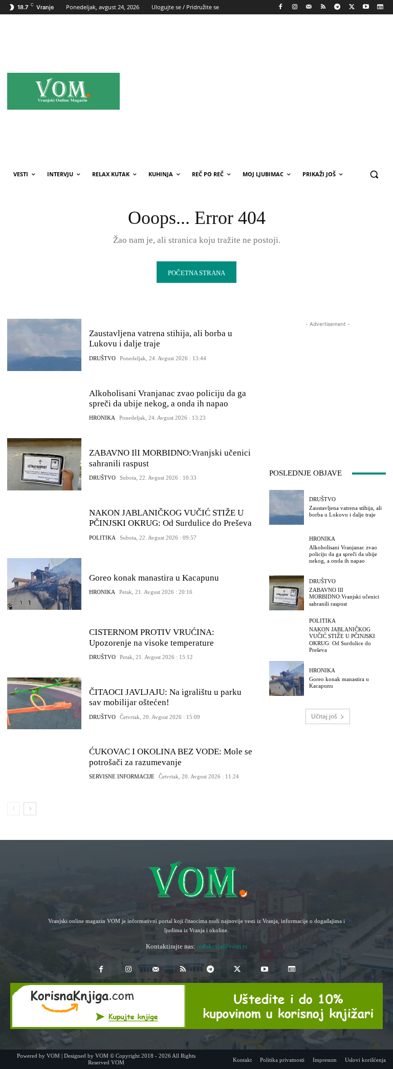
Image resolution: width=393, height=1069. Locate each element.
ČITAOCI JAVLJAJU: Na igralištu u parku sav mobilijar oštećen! (165, 697)
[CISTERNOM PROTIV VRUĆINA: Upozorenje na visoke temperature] (44, 644)
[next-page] (30, 808)
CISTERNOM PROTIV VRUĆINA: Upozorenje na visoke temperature (151, 637)
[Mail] (309, 7)
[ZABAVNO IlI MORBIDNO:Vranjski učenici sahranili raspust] (44, 464)
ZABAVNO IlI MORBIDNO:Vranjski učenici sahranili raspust (344, 596)
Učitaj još (324, 716)
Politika (102, 538)
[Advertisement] (269, 90)
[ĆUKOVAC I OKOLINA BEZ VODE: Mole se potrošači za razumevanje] (44, 763)
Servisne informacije (122, 776)
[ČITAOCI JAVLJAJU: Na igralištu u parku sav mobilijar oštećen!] (44, 703)
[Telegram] (337, 7)
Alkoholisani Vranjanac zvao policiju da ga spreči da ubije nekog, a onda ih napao (167, 398)
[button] (374, 174)
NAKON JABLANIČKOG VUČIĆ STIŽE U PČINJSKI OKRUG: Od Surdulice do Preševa (170, 518)
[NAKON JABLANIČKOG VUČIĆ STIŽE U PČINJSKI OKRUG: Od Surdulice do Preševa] (44, 524)
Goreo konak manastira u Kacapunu (154, 578)
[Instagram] (294, 7)
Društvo (102, 358)
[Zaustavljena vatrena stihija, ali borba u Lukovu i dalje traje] (44, 345)
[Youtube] (366, 7)
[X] (352, 7)
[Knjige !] (196, 1006)
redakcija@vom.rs (222, 946)
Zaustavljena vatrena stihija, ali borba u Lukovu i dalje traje (345, 511)
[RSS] (323, 7)
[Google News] (380, 7)
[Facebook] (281, 7)
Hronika (102, 418)
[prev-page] (13, 808)
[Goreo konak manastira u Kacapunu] (44, 584)
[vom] (196, 880)
